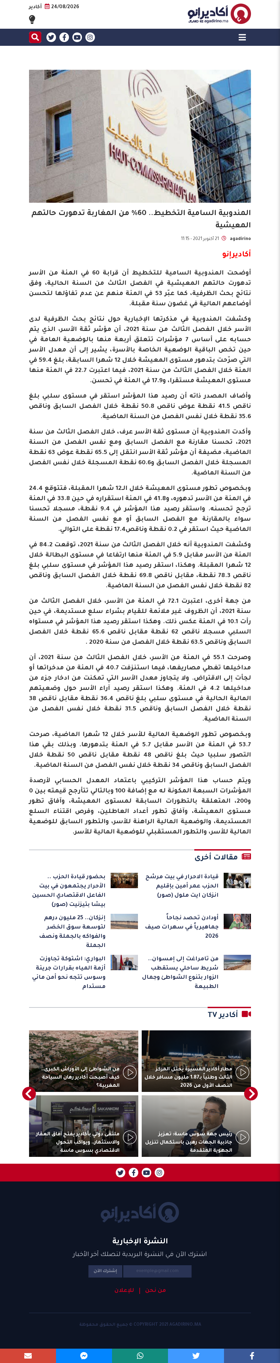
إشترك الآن (105, 1271)
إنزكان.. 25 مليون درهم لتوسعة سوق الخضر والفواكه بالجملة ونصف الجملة (72, 932)
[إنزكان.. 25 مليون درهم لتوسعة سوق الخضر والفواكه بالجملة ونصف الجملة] (124, 921)
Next (29, 1093)
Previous (251, 1093)
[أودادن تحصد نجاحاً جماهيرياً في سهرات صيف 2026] (237, 921)
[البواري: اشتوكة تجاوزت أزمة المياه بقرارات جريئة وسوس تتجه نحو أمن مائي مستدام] (124, 962)
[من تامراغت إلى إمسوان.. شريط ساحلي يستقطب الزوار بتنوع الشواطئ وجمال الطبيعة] (237, 962)
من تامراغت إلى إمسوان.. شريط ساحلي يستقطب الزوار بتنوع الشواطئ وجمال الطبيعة (180, 973)
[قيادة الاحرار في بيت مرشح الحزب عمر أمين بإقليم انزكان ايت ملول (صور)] (237, 880)
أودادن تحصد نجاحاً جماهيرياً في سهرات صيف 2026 (182, 927)
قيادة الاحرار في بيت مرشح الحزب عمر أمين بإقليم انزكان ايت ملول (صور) (182, 886)
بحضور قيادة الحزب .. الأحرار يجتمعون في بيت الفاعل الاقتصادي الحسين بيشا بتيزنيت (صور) (69, 891)
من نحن (155, 1291)
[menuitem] (152, 1291)
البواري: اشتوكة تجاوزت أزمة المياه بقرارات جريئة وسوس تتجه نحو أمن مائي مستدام (69, 973)
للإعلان (124, 1291)
